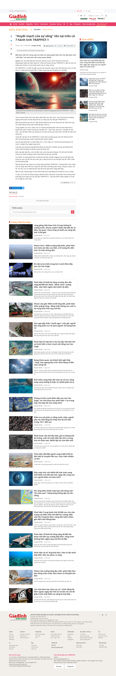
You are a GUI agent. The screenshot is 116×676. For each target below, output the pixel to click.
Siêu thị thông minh (85, 639)
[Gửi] (72, 212)
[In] (11, 54)
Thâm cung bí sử (24, 637)
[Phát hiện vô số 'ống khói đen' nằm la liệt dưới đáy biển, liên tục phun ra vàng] (21, 558)
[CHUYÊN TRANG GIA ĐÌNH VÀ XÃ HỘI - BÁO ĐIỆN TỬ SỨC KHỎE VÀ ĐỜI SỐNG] (18, 17)
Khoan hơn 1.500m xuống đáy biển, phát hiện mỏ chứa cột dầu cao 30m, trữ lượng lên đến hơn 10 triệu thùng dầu (54, 247)
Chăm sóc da (34, 647)
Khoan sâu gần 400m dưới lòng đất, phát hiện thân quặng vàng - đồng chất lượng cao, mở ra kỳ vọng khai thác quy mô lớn (55, 306)
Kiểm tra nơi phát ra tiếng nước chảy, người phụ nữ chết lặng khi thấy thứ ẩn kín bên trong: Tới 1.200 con (54, 419)
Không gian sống (13, 645)
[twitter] (23, 188)
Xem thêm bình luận (42, 201)
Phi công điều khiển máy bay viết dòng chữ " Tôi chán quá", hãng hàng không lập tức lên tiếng (54, 493)
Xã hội (15, 24)
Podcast (70, 637)
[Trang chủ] (10, 24)
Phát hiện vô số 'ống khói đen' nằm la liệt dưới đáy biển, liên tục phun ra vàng (55, 553)
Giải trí (36, 24)
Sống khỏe (29, 24)
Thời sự (11, 634)
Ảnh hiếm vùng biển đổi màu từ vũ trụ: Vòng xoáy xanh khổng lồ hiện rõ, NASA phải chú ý (54, 381)
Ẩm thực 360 (102, 634)
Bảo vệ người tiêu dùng (86, 637)
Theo (68, 182)
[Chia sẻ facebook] (11, 36)
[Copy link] (11, 45)
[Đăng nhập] (106, 16)
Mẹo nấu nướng (103, 636)
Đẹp (71, 24)
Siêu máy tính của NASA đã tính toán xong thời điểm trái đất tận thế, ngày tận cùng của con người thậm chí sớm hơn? (54, 474)
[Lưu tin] (11, 49)
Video (69, 636)
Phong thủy (12, 647)
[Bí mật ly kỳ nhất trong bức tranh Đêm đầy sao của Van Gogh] (21, 270)
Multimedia (44, 24)
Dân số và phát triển (88, 24)
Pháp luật (11, 639)
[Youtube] (81, 15)
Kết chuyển (79, 647)
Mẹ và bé (37, 636)
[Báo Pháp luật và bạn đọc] (92, 19)
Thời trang (34, 645)
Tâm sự (53, 645)
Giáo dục (11, 637)
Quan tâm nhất (13, 196)
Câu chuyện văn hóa (56, 634)
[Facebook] (78, 15)
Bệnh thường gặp (40, 634)
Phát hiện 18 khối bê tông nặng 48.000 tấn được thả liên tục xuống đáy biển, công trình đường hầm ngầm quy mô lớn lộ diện (54, 536)
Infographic (70, 639)
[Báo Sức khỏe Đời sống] (83, 19)
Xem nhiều (88, 39)
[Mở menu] (106, 24)
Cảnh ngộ (78, 645)
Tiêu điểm (37, 30)
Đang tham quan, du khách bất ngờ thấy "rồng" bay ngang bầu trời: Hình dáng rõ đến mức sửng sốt (54, 362)
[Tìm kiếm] (105, 11)
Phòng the (77, 24)
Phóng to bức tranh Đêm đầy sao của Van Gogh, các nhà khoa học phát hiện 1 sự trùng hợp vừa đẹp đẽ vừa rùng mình (54, 400)
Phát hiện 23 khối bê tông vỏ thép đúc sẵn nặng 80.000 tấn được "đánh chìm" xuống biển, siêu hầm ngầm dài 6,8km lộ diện (53, 284)
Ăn (64, 24)
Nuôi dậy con (23, 636)
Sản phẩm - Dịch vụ (56, 24)
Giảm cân (33, 649)
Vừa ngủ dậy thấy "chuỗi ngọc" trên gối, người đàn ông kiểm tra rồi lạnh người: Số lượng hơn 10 (55, 325)
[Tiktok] (84, 16)
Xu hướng (82, 634)
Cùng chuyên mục (21, 222)
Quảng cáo (70, 666)
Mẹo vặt (11, 649)
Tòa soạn (58, 666)
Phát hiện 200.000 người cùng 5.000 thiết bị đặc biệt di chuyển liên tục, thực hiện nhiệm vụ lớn (54, 456)
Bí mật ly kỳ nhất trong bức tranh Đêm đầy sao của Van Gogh (53, 265)
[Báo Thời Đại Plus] (101, 19)
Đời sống (11, 636)
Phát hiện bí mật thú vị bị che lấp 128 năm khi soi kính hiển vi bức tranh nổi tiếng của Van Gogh (54, 344)
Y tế (36, 637)
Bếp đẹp (101, 637)
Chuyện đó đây (47, 30)
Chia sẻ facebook (16, 188)
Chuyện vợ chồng (24, 634)
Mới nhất (79, 11)
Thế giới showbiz (55, 636)
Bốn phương (101, 24)
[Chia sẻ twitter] (11, 41)
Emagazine (70, 634)
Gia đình (21, 24)
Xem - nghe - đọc (55, 637)
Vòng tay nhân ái (81, 643)
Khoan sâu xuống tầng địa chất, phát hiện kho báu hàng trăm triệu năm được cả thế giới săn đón (54, 573)
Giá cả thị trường (84, 636)
